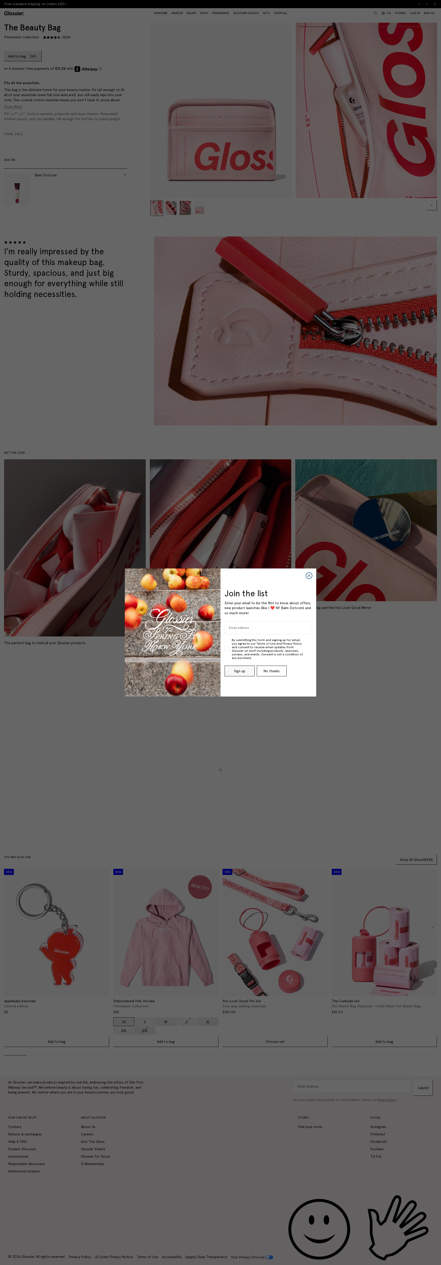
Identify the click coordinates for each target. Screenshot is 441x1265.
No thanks (271, 671)
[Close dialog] (309, 576)
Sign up (239, 671)
